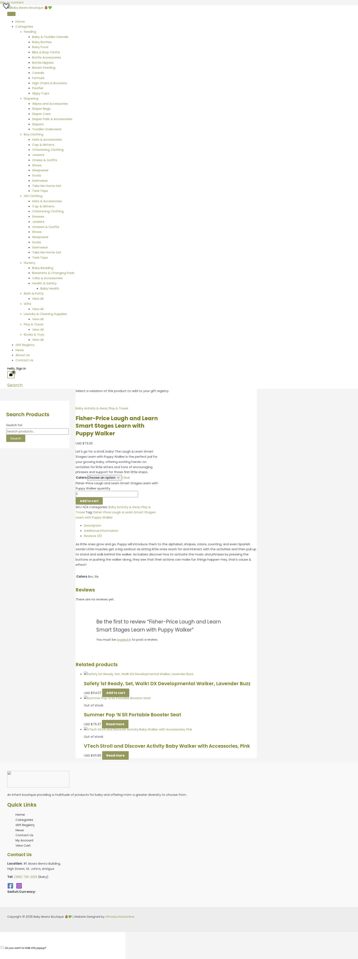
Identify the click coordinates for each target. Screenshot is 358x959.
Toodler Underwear (47, 129)
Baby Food (40, 47)
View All (38, 298)
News (20, 350)
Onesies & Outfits (45, 227)
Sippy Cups (40, 93)
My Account (25, 840)
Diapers (38, 124)
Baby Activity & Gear (91, 408)
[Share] (344, 4)
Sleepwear (40, 170)
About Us (23, 355)
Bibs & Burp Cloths (46, 52)
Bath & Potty (34, 293)
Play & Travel (33, 324)
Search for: (14, 425)
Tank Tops (40, 191)
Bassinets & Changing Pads (53, 273)
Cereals (38, 73)
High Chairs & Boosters (49, 83)
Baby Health (49, 288)
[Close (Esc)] (353, 4)
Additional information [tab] (101, 530)
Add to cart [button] (115, 693)
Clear (126, 477)
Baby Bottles (42, 42)
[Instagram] (19, 888)
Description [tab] (92, 525)
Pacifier (38, 88)
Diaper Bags (41, 108)
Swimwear (40, 180)
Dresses (38, 216)
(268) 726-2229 (25, 877)
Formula (38, 78)
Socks (36, 175)
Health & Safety (44, 283)
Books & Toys (34, 334)
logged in (124, 639)
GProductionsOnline (119, 917)
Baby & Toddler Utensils (50, 37)
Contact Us (24, 360)
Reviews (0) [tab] (93, 536)
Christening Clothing (48, 149)
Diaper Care (41, 114)
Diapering (31, 98)
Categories (24, 26)
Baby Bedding (42, 268)
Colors (81, 477)
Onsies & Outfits (44, 160)
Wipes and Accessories (50, 103)
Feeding (30, 31)
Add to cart (89, 501)
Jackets (38, 155)
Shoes (37, 165)
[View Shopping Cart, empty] (11, 374)
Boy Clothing (33, 134)
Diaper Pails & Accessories (52, 119)
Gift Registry (25, 345)
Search (15, 438)
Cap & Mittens (43, 144)
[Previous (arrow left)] (7, 479)
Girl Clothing (33, 196)
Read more (115, 724)
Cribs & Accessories (47, 278)
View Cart (23, 845)
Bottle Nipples (43, 62)
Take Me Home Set (46, 186)
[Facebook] (10, 888)
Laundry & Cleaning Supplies (45, 314)
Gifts (27, 304)
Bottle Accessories (46, 57)
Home (20, 21)
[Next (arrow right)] (350, 479)
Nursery (29, 262)
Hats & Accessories (47, 139)
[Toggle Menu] (11, 14)
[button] (15, 385)
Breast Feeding (43, 67)
